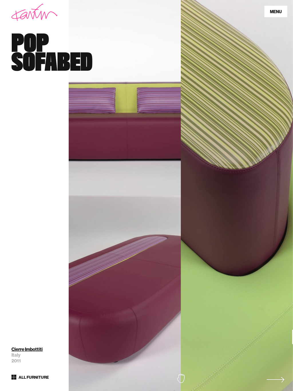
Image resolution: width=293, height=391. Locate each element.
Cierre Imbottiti (27, 349)
